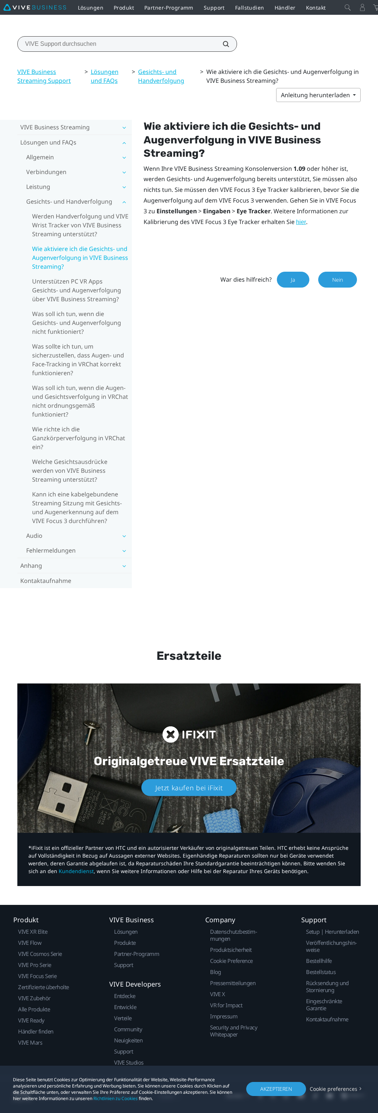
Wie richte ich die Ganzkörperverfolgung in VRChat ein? (78, 438)
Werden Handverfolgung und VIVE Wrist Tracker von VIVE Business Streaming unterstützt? (80, 225)
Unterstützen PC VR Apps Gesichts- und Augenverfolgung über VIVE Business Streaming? (76, 290)
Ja (293, 279)
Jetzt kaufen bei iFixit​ (189, 787)
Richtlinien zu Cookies (115, 1098)
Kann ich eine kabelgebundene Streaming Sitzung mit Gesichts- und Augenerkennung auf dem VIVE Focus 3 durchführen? (77, 507)
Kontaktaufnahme (45, 581)
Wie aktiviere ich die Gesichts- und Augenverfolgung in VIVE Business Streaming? (80, 258)
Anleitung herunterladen (316, 95)
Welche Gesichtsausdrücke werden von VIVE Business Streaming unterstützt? (69, 470)
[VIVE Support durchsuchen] (221, 44)
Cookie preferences (333, 1088)
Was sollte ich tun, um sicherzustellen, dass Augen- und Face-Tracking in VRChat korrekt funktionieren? (78, 359)
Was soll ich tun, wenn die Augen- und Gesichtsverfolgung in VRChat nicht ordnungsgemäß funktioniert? (80, 401)
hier (301, 222)
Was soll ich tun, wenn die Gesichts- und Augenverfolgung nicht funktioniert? (76, 323)
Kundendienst (76, 871)
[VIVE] (34, 7)
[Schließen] (347, 7)
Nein (337, 279)
